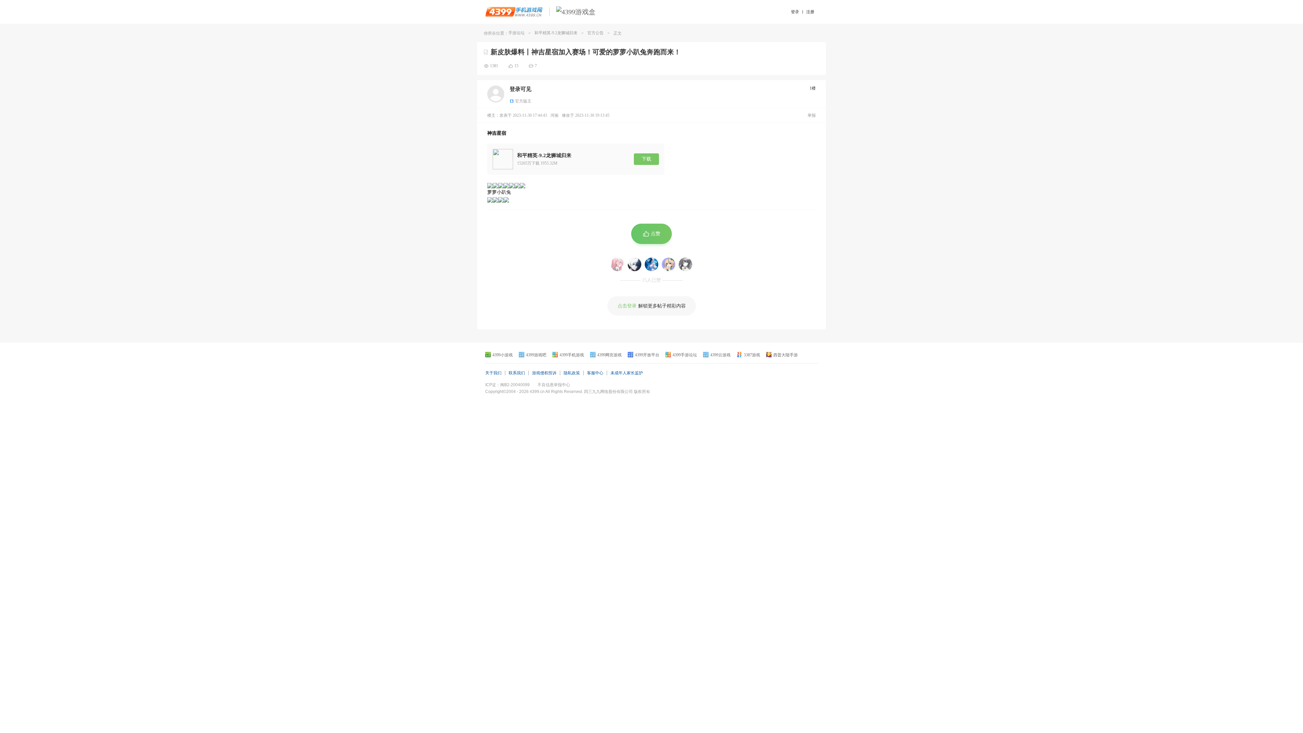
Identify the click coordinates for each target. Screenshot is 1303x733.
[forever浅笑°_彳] (617, 264)
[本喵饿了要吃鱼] (668, 264)
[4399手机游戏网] (514, 11)
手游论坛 (516, 33)
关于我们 (493, 373)
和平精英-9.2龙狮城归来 (556, 33)
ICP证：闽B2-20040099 (507, 384)
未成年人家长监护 (626, 373)
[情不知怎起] (685, 264)
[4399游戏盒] (576, 11)
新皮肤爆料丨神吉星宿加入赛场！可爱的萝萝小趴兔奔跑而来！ (586, 52)
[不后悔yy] (634, 264)
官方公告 (595, 33)
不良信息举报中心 (553, 384)
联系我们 (517, 373)
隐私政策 (572, 373)
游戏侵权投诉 (544, 373)
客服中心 (595, 373)
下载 (646, 159)
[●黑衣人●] (651, 264)
